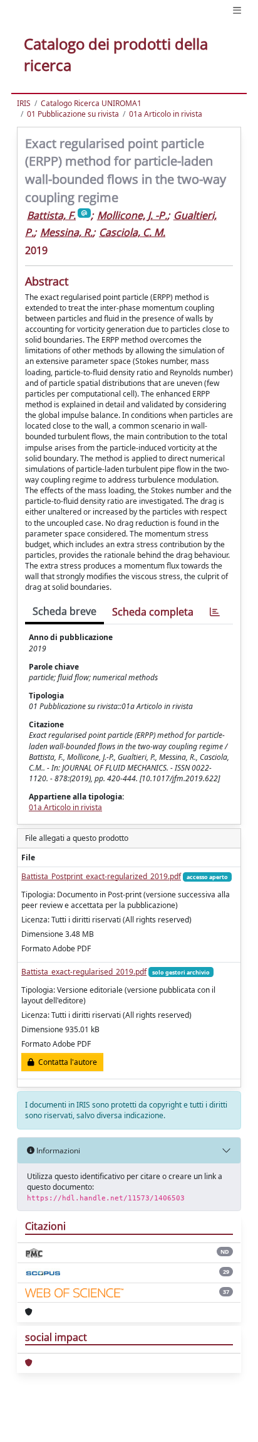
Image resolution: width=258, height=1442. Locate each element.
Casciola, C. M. (132, 232)
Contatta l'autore (65, 1062)
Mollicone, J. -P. (132, 215)
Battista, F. (51, 215)
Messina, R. (66, 232)
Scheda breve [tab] (64, 611)
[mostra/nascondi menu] (237, 10)
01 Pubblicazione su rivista (73, 114)
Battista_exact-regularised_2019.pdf (84, 971)
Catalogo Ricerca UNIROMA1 (91, 103)
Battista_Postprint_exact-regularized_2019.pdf (101, 876)
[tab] (215, 612)
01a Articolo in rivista (165, 114)
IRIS (24, 103)
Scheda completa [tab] (153, 612)
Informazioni (57, 1150)
